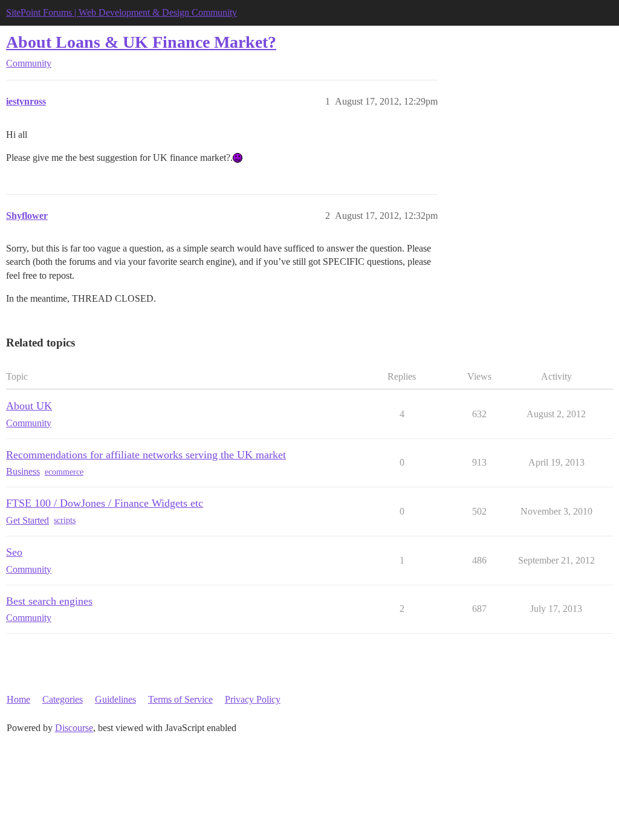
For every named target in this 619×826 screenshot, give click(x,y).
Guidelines (115, 699)
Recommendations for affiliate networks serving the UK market (146, 455)
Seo (14, 552)
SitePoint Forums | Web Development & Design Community (121, 12)
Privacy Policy (252, 699)
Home (18, 699)
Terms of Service (180, 699)
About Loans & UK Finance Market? (141, 42)
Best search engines (49, 601)
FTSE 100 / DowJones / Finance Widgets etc (104, 503)
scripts (65, 520)
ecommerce (64, 471)
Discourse (74, 728)
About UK (29, 406)
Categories (62, 699)
